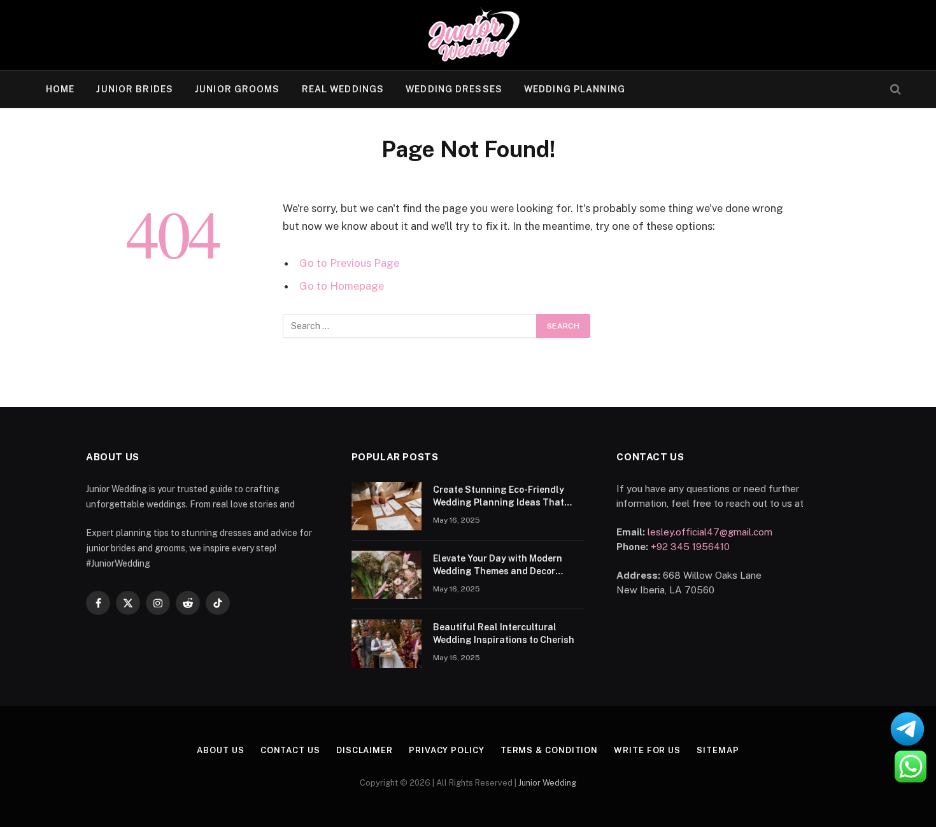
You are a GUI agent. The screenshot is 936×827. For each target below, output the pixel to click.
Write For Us (647, 750)
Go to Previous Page (349, 263)
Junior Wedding (547, 783)
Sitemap (718, 750)
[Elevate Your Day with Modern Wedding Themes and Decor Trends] (386, 575)
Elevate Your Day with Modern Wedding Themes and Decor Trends (497, 565)
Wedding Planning (574, 89)
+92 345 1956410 (690, 546)
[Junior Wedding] (468, 35)
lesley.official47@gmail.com (710, 532)
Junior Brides (134, 89)
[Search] (894, 89)
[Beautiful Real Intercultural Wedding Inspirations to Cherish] (386, 643)
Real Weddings (343, 89)
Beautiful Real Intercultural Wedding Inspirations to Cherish (503, 633)
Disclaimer (364, 750)
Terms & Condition (549, 750)
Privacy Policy (447, 750)
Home (60, 89)
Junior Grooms (237, 89)
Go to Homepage (341, 285)
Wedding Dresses (454, 89)
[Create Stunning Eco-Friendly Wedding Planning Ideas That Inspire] (386, 506)
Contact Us (290, 750)
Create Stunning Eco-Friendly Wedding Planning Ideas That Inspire (498, 496)
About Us (220, 750)
